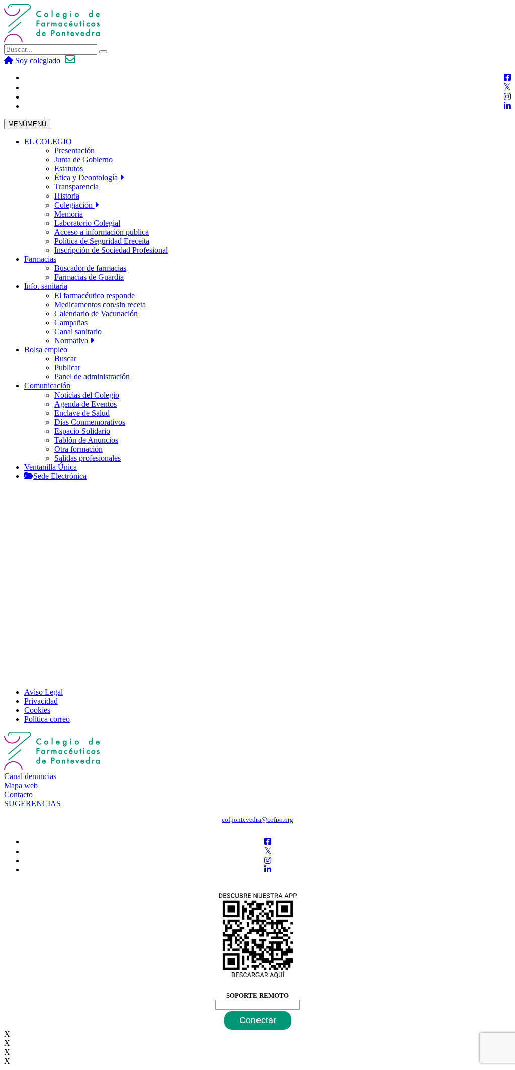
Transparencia (76, 186)
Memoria (68, 214)
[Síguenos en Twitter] (507, 87)
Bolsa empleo (45, 349)
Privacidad (41, 701)
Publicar (67, 367)
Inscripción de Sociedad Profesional (111, 250)
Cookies (37, 710)
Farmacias (40, 259)
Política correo (47, 719)
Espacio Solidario (82, 431)
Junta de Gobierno (83, 159)
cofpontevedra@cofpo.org (257, 819)
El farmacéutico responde (94, 295)
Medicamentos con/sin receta (100, 304)
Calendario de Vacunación (96, 313)
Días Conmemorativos (89, 422)
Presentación (74, 150)
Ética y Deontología (87, 177)
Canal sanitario (78, 331)
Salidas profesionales (87, 458)
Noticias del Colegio (86, 395)
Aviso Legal (43, 692)
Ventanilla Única (50, 467)
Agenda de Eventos (85, 404)
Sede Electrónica (60, 476)
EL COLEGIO (48, 141)
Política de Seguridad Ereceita (101, 241)
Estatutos (68, 168)
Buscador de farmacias (90, 268)
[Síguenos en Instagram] (507, 96)
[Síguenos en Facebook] (507, 77)
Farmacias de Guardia (89, 277)
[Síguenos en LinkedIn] (507, 106)
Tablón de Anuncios (86, 440)
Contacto (18, 794)
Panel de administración (92, 376)
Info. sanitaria (45, 286)
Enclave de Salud (82, 413)
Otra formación (78, 449)
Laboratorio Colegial (87, 223)
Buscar (65, 358)
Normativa (72, 340)
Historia (66, 195)
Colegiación (74, 205)
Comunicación (47, 385)
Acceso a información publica (101, 232)
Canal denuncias (30, 776)
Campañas (71, 322)
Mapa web (21, 785)
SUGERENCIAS (32, 803)
